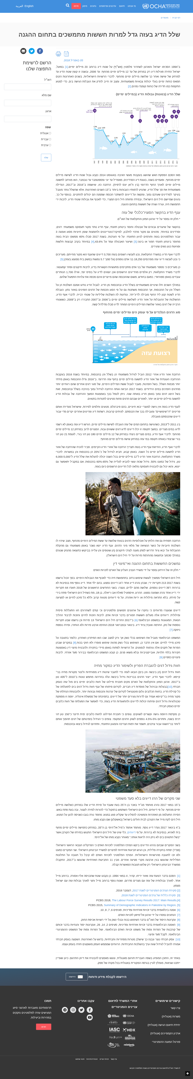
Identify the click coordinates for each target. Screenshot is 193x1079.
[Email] (23, 50)
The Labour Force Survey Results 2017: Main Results (144, 900)
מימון (84, 6)
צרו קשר (175, 1008)
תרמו (76, 6)
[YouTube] (90, 1017)
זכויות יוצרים (104, 1059)
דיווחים (131, 832)
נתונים (93, 6)
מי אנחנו (132, 6)
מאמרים (164, 17)
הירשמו (72, 976)
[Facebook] (40, 50)
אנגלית (44, 133)
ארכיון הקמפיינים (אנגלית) (165, 1033)
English (29, 6)
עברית (44, 139)
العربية (19, 6)
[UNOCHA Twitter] (81, 1009)
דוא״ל (47, 79)
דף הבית (176, 17)
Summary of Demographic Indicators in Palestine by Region (140, 905)
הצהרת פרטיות (92, 1059)
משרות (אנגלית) (171, 1016)
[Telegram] (65, 1009)
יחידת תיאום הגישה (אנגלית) (164, 1024)
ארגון (48, 111)
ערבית (44, 145)
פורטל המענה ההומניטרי (166, 1041)
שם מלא (46, 95)
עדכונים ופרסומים (107, 6)
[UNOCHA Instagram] (73, 1009)
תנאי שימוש (80, 1059)
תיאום (122, 6)
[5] (178, 905)
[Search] (67, 5)
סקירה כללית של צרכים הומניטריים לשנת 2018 (149, 895)
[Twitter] (32, 50)
